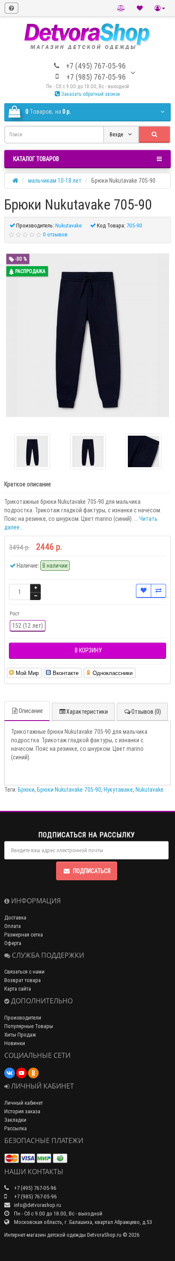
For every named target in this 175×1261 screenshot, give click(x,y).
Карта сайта (17, 988)
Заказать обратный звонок (90, 94)
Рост (15, 613)
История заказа (22, 1111)
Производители (22, 1017)
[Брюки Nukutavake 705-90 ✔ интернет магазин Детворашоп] (87, 335)
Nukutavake (149, 789)
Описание (31, 711)
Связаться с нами (24, 971)
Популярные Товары (28, 1026)
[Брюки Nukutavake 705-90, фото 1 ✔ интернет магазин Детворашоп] (88, 451)
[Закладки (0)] (139, 8)
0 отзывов (55, 234)
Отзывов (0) (146, 711)
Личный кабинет (23, 1102)
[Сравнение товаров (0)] (121, 8)
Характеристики (87, 711)
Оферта (12, 943)
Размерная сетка (23, 934)
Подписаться (91, 871)
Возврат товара (22, 980)
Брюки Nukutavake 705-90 (69, 789)
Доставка (15, 917)
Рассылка (15, 1128)
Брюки (26, 789)
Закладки (15, 1119)
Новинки (14, 1043)
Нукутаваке (118, 789)
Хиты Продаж (20, 1034)
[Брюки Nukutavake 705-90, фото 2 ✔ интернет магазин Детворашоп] (143, 451)
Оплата (12, 926)
